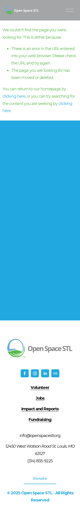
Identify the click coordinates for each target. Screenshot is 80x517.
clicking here (13, 96)
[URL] (55, 373)
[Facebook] (25, 373)
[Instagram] (35, 373)
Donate (40, 478)
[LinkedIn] (45, 373)
